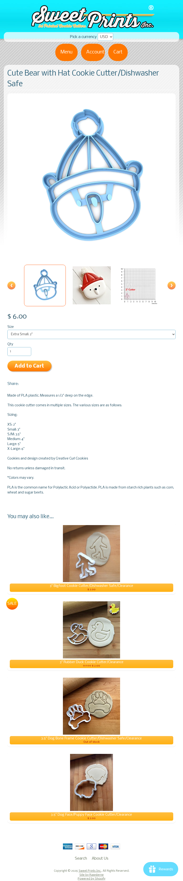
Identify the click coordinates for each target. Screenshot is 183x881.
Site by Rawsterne (91, 875)
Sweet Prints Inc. (90, 871)
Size (10, 327)
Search (81, 858)
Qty (10, 344)
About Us (100, 858)
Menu (66, 52)
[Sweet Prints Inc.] (91, 27)
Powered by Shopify (91, 878)
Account (95, 52)
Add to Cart (29, 366)
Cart (117, 52)
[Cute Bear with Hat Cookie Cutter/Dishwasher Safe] (45, 285)
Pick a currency (83, 37)
